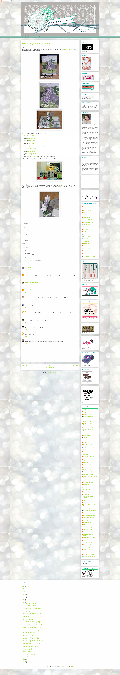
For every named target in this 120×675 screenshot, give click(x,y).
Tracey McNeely (28, 282)
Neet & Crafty (86, 241)
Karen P (26, 289)
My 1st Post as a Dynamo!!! (28, 651)
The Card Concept (87, 540)
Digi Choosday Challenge (88, 452)
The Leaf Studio (86, 248)
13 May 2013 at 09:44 (30, 267)
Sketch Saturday (86, 524)
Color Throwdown (87, 440)
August (24, 597)
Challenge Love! (30, 36)
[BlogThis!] (36, 260)
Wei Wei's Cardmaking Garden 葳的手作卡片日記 (89, 253)
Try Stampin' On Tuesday (88, 554)
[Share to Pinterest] (40, 260)
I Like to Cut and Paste (31, 153)
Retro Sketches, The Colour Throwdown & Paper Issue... (33, 613)
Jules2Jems (85, 229)
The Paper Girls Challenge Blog (89, 544)
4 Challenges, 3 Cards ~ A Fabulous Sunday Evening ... (33, 608)
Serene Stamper (31, 151)
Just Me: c (85, 231)
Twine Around (86, 250)
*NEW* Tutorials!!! (39, 36)
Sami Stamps (85, 520)
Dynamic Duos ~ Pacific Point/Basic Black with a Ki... (32, 622)
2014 (23, 588)
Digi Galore (85, 454)
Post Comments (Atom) (52, 372)
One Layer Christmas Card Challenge (89, 505)
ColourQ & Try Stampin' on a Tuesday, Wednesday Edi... (33, 656)
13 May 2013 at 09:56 (32, 274)
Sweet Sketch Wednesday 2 (89, 537)
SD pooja (26, 274)
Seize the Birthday (87, 522)
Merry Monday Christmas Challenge (88, 497)
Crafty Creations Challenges (89, 444)
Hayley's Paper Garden (33, 146)
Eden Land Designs (87, 224)
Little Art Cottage (87, 238)
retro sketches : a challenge (89, 517)
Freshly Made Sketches (88, 467)
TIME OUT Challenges (87, 549)
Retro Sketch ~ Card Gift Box (28, 629)
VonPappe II (32, 140)
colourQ (85, 442)
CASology (85, 437)
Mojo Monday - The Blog (88, 500)
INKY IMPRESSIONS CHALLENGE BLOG (90, 477)
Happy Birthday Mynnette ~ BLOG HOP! (30, 632)
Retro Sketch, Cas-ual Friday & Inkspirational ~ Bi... (32, 641)
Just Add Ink (85, 480)
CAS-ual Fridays (86, 433)
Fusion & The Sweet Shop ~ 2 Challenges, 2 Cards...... (33, 627)
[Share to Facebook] (39, 260)
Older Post (75, 365)
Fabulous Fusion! (26, 616)
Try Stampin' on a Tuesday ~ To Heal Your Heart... (32, 643)
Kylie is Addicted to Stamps (89, 234)
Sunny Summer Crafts (89, 256)
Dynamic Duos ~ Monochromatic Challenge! (31, 611)
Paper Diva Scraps (32, 154)
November (25, 592)
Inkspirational (35, 156)
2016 (23, 585)
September (25, 596)
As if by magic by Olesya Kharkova (88, 207)
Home (23, 36)
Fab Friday (85, 462)
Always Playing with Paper (89, 421)
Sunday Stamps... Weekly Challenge (88, 535)
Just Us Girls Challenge (88, 482)
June (24, 600)
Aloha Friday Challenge (88, 419)
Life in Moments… (86, 236)
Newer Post (24, 365)
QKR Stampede (86, 513)
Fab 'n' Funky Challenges (88, 464)
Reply (26, 270)
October (24, 594)
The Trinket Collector (32, 148)
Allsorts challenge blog (88, 416)
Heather (26, 339)
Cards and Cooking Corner (89, 215)
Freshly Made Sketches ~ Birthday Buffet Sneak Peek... (33, 640)
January (24, 662)
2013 (23, 589)
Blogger (72, 666)
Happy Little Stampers (88, 474)
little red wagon (86, 489)
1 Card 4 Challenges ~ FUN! (28, 618)
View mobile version (49, 367)
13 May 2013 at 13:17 (32, 289)
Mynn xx (26, 311)
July (24, 599)
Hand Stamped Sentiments (88, 472)
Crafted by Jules (86, 217)
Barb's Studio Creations (88, 210)
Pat (25, 267)
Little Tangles (86, 492)
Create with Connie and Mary (89, 447)
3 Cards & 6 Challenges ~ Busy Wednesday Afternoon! (32, 605)
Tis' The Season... (86, 552)
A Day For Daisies (87, 412)
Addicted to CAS (87, 414)
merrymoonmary (63, 666)
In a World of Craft (31, 137)
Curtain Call (85, 449)
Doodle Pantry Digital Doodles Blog (89, 459)
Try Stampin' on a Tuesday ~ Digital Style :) (30, 603)
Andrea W (26, 304)
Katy (25, 319)
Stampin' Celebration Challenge (89, 529)
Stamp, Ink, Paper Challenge (89, 527)
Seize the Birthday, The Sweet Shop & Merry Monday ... (33, 614)
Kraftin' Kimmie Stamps (88, 487)
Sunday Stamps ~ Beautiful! (28, 619)
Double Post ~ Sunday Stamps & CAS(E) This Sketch (32, 637)
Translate (92, 98)
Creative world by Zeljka (88, 222)
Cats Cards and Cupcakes (33, 141)
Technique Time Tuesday (65, 49)
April (24, 658)
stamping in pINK (32, 143)
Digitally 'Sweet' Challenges (88, 456)
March (24, 659)
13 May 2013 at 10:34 (35, 282)
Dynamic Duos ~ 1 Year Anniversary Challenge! (31, 638)
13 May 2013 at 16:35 (33, 304)
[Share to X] (37, 260)
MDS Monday (86, 494)
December (25, 591)
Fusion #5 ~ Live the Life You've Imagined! (30, 646)
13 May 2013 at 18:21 (32, 311)
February (24, 661)
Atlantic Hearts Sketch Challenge (88, 424)
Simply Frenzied (31, 138)
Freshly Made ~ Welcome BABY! (29, 654)
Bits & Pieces (86, 212)
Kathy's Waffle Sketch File (88, 484)
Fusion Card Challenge (88, 469)
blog (60, 185)
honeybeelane (86, 227)
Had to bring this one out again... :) (29, 635)
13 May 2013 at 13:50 (31, 296)
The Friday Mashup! (87, 542)
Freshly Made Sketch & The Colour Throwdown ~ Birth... (33, 624)
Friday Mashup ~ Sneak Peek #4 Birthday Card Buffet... (33, 630)
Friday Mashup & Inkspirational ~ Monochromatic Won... (33, 621)
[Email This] (35, 260)
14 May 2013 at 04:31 (32, 326)
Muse (84, 502)
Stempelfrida (86, 246)
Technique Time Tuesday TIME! (28, 648)
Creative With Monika (87, 219)
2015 (23, 586)
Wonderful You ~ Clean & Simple (28, 649)
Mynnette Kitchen (55, 47)
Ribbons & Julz (29, 150)
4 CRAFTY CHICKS (87, 409)
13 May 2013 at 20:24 (31, 319)
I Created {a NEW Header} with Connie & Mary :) (31, 633)
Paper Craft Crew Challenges (89, 510)
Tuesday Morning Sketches (89, 556)
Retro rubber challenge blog (89, 515)
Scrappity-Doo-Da (87, 243)
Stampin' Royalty (86, 532)
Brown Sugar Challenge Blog (89, 427)
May (24, 602)
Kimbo (26, 326)
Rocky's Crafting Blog (32, 145)
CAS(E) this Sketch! (87, 435)
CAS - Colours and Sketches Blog (89, 430)
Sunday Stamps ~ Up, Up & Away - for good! (31, 652)
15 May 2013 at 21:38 (32, 339)
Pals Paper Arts (86, 508)
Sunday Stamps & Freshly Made (28, 610)
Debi (25, 296)
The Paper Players (87, 547)
